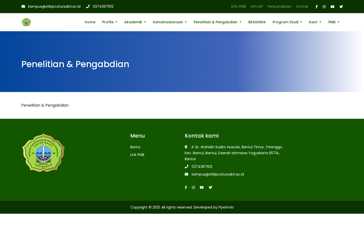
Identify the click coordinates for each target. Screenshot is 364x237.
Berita (135, 147)
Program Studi (286, 22)
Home (90, 22)
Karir (313, 22)
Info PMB (238, 6)
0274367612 (103, 6)
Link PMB (137, 154)
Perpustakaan (279, 6)
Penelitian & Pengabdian (216, 22)
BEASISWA (257, 22)
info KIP (257, 6)
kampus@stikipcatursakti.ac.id (54, 6)
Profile (108, 22)
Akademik (133, 22)
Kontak (302, 6)
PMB (332, 22)
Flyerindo (226, 207)
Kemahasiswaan (168, 22)
